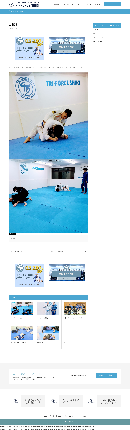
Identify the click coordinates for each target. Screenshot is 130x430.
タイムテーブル (68, 4)
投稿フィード (97, 33)
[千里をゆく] (48, 333)
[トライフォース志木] (24, 4)
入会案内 (56, 4)
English (97, 4)
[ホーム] (9, 11)
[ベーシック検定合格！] (48, 308)
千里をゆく (40, 342)
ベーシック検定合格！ (44, 318)
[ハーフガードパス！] (22, 308)
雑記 (17, 28)
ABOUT (47, 4)
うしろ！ (66, 342)
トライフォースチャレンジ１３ (73, 318)
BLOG (79, 4)
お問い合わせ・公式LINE (106, 375)
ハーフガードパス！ (17, 318)
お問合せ (112, 4)
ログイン (95, 29)
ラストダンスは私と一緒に (19, 342)
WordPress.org (97, 41)
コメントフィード (98, 37)
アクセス (88, 4)
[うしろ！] (75, 333)
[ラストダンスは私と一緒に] (22, 333)
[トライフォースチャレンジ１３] (75, 308)
